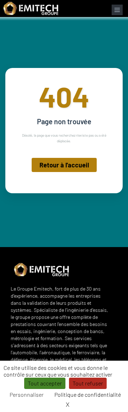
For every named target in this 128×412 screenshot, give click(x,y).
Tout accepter (45, 383)
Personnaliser (27, 394)
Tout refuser (88, 383)
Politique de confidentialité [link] (87, 394)
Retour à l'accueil (64, 165)
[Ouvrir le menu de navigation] (117, 10)
